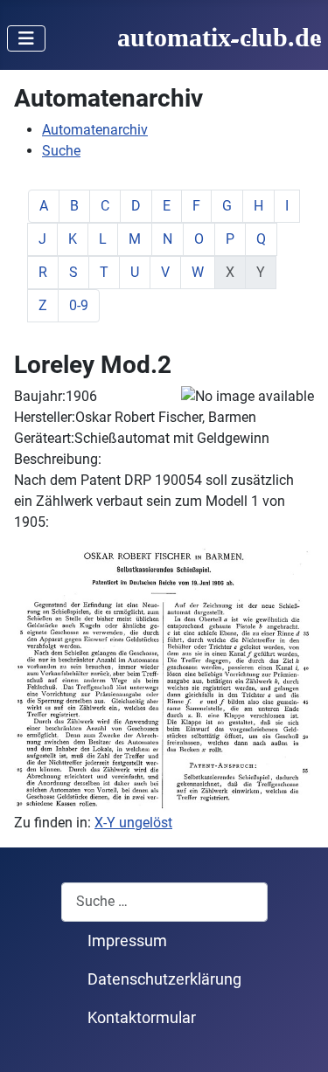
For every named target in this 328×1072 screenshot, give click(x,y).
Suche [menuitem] (61, 150)
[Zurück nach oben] (297, 1039)
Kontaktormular (141, 1018)
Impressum (127, 941)
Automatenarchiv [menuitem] (95, 129)
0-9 (78, 305)
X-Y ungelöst (133, 822)
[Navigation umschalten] (26, 38)
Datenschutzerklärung (164, 979)
